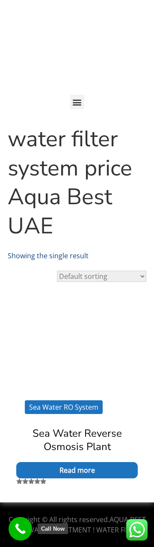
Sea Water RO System (63, 407)
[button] (77, 102)
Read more (77, 470)
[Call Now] (20, 529)
